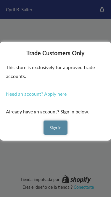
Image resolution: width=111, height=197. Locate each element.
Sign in (55, 127)
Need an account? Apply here (36, 94)
